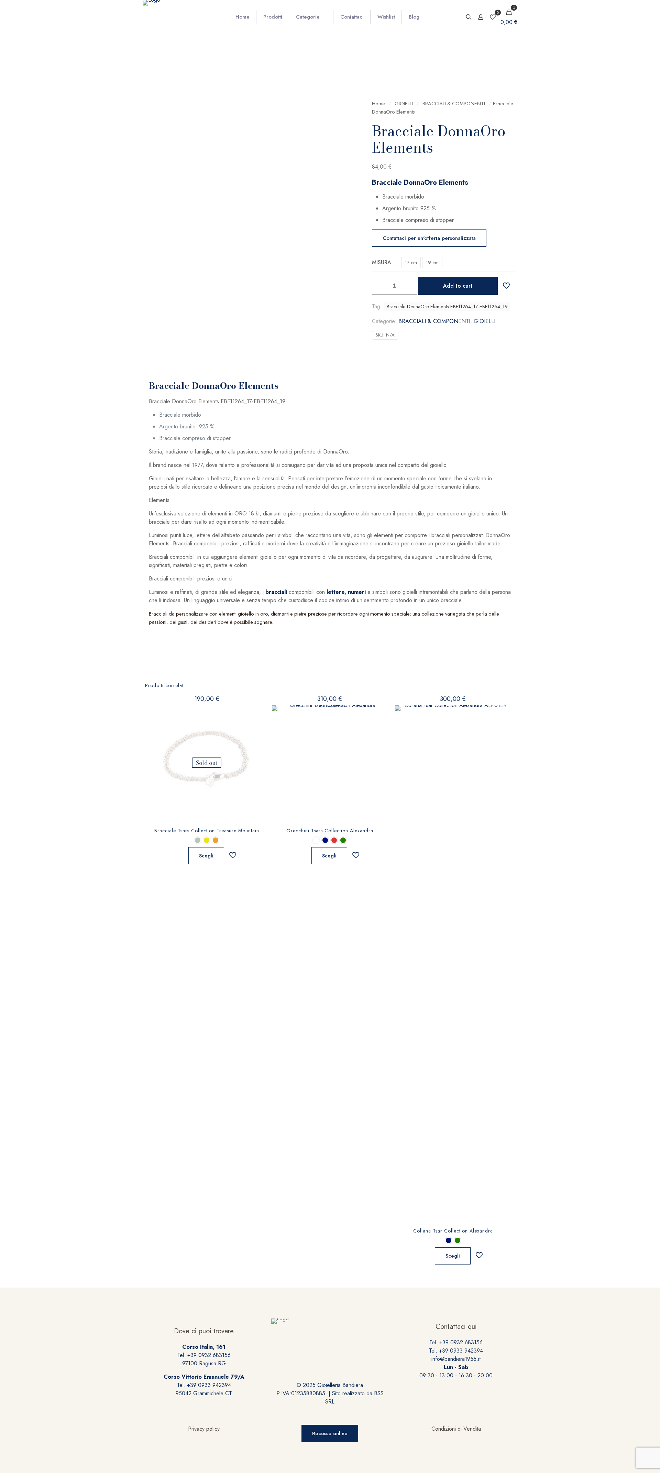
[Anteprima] (255, 744)
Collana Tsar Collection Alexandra (453, 1230)
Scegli (206, 856)
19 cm (432, 262)
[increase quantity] (409, 286)
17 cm (411, 262)
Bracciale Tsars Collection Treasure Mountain (206, 830)
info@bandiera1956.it (456, 1359)
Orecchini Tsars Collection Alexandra (329, 830)
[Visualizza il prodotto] (255, 715)
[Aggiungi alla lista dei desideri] (255, 730)
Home (378, 103)
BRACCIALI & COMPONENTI (453, 103)
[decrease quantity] (380, 286)
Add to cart (458, 286)
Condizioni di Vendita (456, 1429)
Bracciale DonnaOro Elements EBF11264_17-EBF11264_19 (447, 306)
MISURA (381, 262)
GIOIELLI (404, 103)
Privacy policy (204, 1429)
